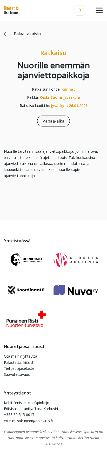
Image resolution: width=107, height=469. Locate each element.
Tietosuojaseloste (19, 368)
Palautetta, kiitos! (18, 362)
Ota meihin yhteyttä (20, 356)
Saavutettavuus (17, 374)
